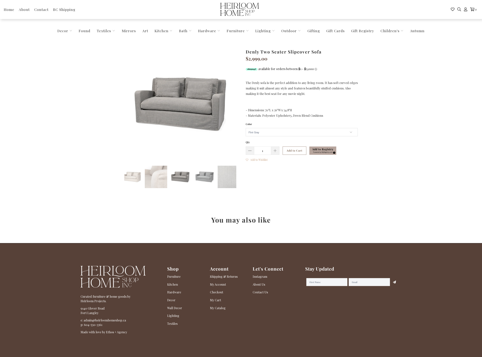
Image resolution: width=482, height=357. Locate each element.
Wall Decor (174, 308)
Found (84, 30)
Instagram (260, 276)
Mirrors (129, 30)
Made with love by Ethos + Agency (104, 332)
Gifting (313, 30)
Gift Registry (362, 30)
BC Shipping (64, 9)
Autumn (417, 30)
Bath (184, 30)
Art (145, 30)
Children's (391, 30)
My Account (218, 284)
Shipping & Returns (224, 276)
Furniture (236, 30)
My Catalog (218, 308)
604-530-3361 (93, 325)
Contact (41, 9)
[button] (322, 150)
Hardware (207, 30)
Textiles (104, 30)
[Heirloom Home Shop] (239, 9)
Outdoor (289, 30)
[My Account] (465, 9)
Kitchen (162, 30)
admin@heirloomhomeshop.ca (105, 320)
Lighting (263, 30)
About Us (259, 284)
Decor (63, 30)
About (24, 9)
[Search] (459, 9)
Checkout (216, 292)
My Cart (215, 300)
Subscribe (394, 282)
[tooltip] (333, 152)
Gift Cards (335, 30)
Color (249, 124)
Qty (248, 142)
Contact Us (260, 292)
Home (9, 9)
